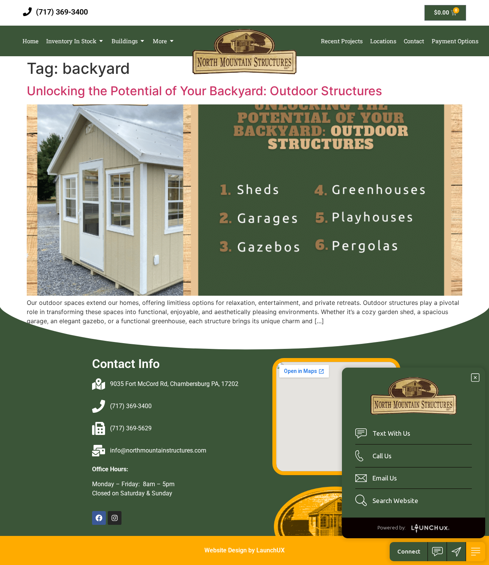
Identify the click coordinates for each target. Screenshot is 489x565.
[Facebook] (99, 518)
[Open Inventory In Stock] (101, 41)
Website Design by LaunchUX (244, 550)
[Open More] (172, 41)
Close (475, 377)
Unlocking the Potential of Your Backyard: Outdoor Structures (204, 90)
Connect (408, 551)
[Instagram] (114, 518)
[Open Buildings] (142, 41)
